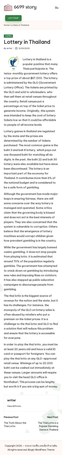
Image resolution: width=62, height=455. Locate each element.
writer (11, 400)
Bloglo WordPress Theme (41, 449)
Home (6, 25)
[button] (13, 18)
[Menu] (56, 7)
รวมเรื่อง (8, 36)
